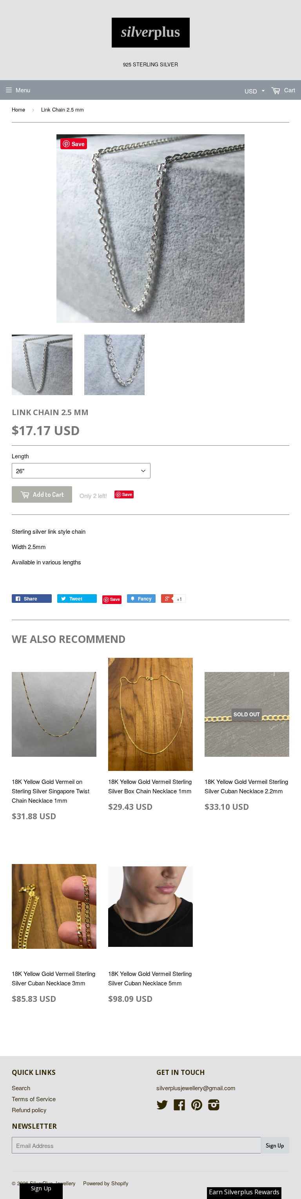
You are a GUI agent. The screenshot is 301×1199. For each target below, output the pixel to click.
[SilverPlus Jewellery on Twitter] (162, 1107)
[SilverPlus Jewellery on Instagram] (214, 1107)
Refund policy (29, 1110)
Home (18, 109)
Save (127, 494)
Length (20, 456)
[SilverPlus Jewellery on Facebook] (179, 1107)
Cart (289, 90)
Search (21, 1088)
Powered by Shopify (106, 1183)
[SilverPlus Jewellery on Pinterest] (197, 1107)
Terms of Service (34, 1099)
